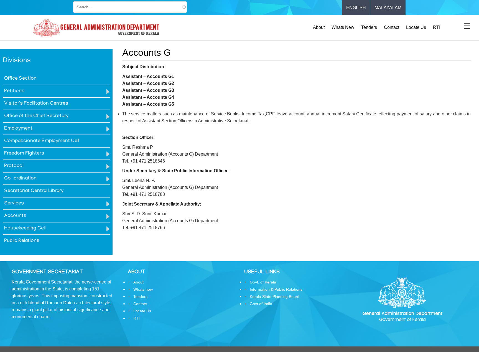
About (319, 27)
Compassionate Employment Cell (41, 141)
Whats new (343, 27)
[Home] (96, 28)
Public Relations (21, 241)
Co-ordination (20, 178)
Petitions (14, 91)
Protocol (13, 166)
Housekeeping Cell (24, 228)
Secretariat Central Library (33, 191)
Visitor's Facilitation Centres (36, 104)
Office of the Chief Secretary (36, 116)
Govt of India (261, 304)
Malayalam (387, 7)
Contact (391, 27)
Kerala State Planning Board (274, 296)
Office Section (20, 79)
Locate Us (416, 27)
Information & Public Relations (276, 289)
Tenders (369, 27)
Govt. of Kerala (263, 282)
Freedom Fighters (24, 153)
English (356, 7)
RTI (436, 27)
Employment (18, 128)
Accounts (15, 216)
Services (14, 203)
